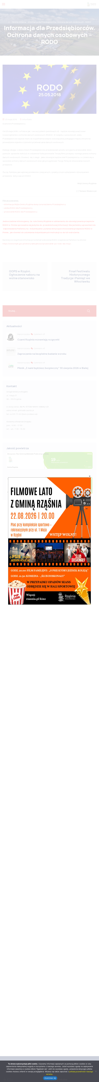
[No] (95, 1071)
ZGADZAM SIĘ (50, 1078)
